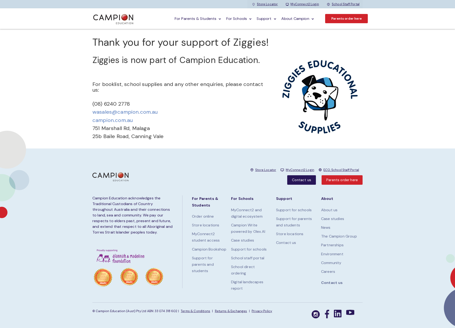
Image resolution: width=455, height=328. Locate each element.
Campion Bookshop (209, 249)
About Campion (295, 18)
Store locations (205, 225)
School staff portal (247, 258)
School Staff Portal (345, 4)
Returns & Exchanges (231, 311)
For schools (236, 18)
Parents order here (346, 19)
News (326, 227)
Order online (203, 216)
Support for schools (249, 249)
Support (264, 18)
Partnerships (332, 245)
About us (329, 209)
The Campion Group (339, 236)
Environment (332, 254)
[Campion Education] (113, 18)
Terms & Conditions (195, 311)
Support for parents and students (203, 264)
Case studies (242, 240)
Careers (328, 271)
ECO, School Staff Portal (341, 170)
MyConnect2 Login (305, 4)
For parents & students (196, 18)
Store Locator (267, 4)
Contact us (301, 180)
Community (331, 262)
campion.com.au (112, 120)
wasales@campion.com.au (125, 111)
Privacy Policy (262, 311)
